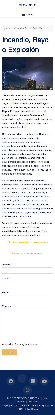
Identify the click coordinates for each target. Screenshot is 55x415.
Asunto (5, 292)
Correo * (6, 278)
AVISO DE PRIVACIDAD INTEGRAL (23, 398)
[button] (27, 14)
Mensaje (6, 306)
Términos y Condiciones (28, 401)
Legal (45, 398)
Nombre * (7, 264)
